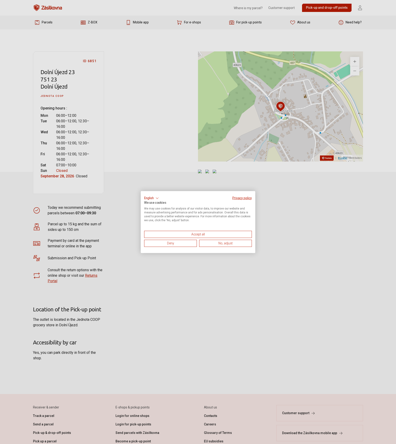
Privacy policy (242, 198)
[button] (151, 198)
